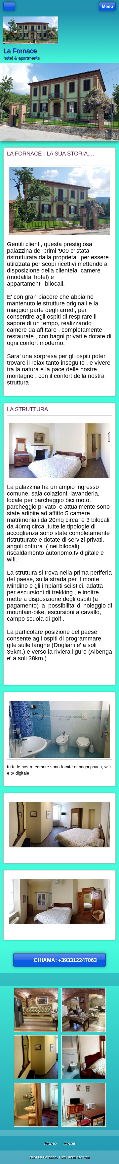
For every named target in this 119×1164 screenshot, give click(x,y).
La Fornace (20, 50)
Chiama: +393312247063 (65, 960)
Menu (107, 6)
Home (50, 1143)
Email (69, 1143)
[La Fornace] (30, 30)
